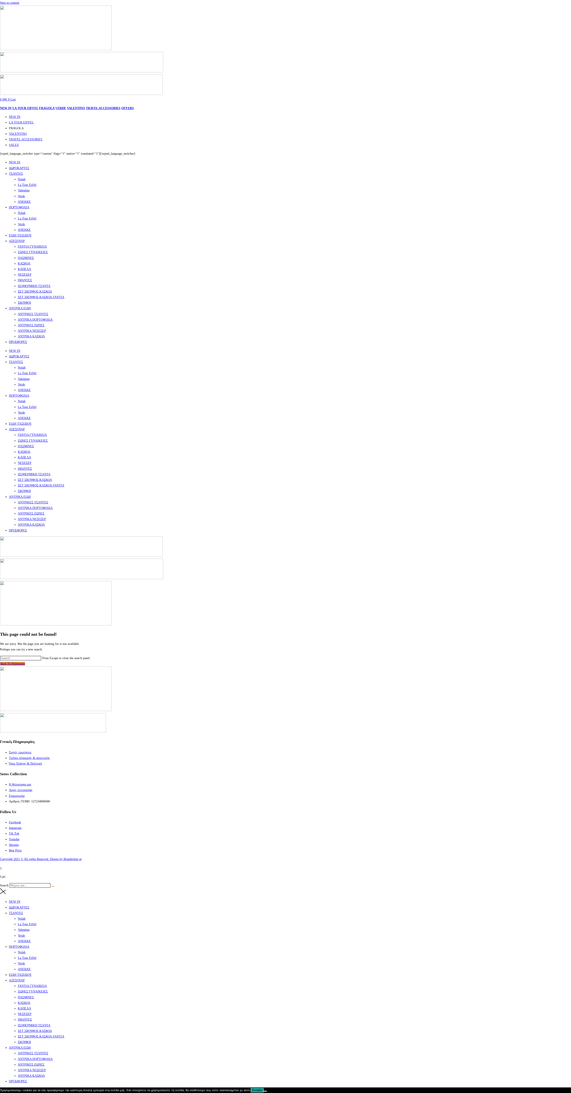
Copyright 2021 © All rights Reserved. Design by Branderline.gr (41, 859)
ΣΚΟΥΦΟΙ (24, 302)
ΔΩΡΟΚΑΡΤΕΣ (19, 168)
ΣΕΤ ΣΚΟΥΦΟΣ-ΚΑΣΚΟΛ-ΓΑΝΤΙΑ (41, 297)
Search (4, 885)
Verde (21, 196)
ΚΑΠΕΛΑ (24, 269)
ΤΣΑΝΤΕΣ (16, 173)
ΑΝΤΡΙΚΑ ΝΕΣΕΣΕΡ (32, 330)
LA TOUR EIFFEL (25, 108)
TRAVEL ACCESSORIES (103, 108)
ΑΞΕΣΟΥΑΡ (17, 241)
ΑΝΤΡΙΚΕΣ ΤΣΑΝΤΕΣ (33, 314)
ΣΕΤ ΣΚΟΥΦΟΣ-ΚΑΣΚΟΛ (35, 291)
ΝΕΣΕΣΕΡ (24, 274)
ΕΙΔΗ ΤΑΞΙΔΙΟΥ (20, 235)
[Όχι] (265, 1091)
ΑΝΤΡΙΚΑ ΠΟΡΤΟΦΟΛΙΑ (35, 319)
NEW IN (6, 108)
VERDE (60, 108)
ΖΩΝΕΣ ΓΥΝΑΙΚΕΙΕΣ (33, 252)
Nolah (21, 179)
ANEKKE (24, 201)
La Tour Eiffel (27, 185)
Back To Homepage (12, 663)
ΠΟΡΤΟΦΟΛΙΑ (19, 207)
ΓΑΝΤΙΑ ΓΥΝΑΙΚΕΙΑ (32, 246)
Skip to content (9, 2)
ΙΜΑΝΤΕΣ (25, 280)
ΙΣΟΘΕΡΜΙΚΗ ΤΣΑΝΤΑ (34, 286)
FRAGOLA (46, 108)
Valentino (24, 190)
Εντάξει (257, 1090)
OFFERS (127, 108)
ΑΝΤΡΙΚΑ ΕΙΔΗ (20, 308)
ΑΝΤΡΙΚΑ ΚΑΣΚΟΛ (31, 336)
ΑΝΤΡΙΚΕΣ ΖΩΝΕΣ (31, 325)
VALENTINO (76, 108)
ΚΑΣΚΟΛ (24, 263)
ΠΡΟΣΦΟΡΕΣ (18, 342)
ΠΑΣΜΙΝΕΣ (26, 258)
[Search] (53, 886)
